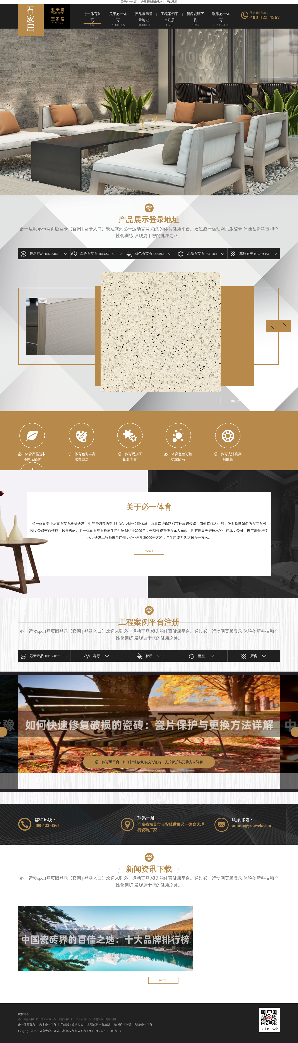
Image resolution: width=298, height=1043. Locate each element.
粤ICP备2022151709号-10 (105, 1031)
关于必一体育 (129, 1)
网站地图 (172, 1)
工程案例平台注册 (98, 1024)
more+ (149, 551)
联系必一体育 (143, 1024)
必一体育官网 (26, 1019)
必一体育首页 (26, 1024)
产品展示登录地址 (151, 1)
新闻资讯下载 (122, 1024)
